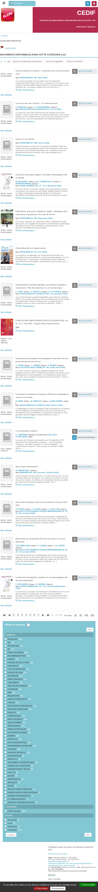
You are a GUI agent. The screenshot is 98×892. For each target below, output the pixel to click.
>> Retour (4, 36)
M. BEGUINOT (22, 182)
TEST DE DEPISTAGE (17, 669)
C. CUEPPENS (21, 435)
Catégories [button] (10, 635)
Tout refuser (42, 888)
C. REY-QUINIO (22, 584)
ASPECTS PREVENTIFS (18, 699)
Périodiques (13, 830)
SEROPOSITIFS (14, 779)
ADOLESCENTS (14, 726)
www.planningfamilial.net (58, 863)
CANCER (12, 702)
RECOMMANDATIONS (17, 656)
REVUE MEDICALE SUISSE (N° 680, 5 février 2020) (41, 405)
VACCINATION (14, 696)
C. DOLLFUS (53, 509)
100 (86, 615)
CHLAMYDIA (13, 689)
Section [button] (8, 815)
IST (9, 649)
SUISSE (11, 786)
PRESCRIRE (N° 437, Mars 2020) (33, 78)
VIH (9, 642)
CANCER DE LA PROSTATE (19, 766)
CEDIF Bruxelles (14, 811)
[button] (74, 71)
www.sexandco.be (55, 865)
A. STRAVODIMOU (42, 107)
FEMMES (12, 736)
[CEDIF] (16, 14)
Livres (10, 823)
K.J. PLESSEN (55, 292)
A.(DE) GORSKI (56, 401)
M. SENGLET (36, 401)
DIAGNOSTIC (13, 666)
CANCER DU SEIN (15, 672)
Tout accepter (88, 885)
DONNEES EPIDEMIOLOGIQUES (21, 802)
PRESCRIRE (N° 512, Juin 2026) (33, 252)
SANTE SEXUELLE (16, 719)
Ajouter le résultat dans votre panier (27, 61)
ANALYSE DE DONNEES (18, 686)
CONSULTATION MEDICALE (19, 796)
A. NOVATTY (35, 292)
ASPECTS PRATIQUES (17, 729)
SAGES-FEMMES (15, 722)
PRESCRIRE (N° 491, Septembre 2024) (36, 218)
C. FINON (19, 365)
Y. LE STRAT (59, 546)
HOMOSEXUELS (15, 716)
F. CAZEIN (36, 509)
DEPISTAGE (11, 48)
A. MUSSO (52, 365)
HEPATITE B (13, 739)
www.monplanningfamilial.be (80, 863)
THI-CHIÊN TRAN (23, 546)
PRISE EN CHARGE (16, 652)
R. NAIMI (19, 401)
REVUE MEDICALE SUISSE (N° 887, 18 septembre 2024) (44, 294)
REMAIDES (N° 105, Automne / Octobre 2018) (39, 472)
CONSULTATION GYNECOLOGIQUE (23, 792)
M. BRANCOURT (23, 470)
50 (81, 615)
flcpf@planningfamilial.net (58, 861)
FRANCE (11, 659)
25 (76, 615)
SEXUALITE (13, 782)
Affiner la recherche (75, 61)
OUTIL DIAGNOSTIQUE (18, 742)
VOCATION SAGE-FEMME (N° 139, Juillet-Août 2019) (42, 367)
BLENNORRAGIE (15, 756)
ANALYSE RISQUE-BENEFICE (20, 789)
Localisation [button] (11, 807)
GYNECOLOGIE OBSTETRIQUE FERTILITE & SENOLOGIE (40, 320)
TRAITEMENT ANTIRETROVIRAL (21, 762)
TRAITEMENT (14, 682)
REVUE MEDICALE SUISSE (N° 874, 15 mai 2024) (40, 109)
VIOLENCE (12, 749)
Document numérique (86, 437)
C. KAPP (19, 292)
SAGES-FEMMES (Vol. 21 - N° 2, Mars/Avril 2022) (40, 186)
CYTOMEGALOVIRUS (17, 799)
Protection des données (57, 854)
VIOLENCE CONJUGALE (18, 709)
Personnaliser (58, 888)
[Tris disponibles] (9, 61)
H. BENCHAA (21, 107)
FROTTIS (12, 772)
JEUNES (11, 776)
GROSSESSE (13, 676)
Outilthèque (12, 826)
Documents (12, 820)
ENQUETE (12, 712)
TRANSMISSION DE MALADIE (20, 746)
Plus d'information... (27, 90)
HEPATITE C (13, 759)
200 (92, 615)
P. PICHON (20, 509)
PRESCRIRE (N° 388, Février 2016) (34, 143)
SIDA (10, 692)
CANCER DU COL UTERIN (19, 662)
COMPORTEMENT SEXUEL (19, 769)
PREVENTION (14, 646)
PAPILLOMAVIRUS (15, 679)
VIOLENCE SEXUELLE (17, 752)
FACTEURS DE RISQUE (18, 732)
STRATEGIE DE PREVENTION (20, 706)
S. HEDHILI (40, 584)
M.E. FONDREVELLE (44, 182)
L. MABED (35, 365)
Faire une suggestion (54, 61)
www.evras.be (69, 865)
